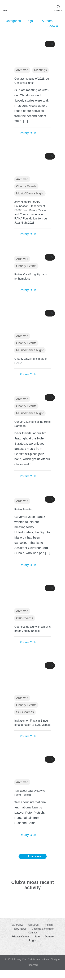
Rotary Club (28, 133)
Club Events (24, 618)
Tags (29, 21)
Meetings (40, 70)
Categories (13, 21)
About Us (33, 924)
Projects (48, 924)
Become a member (43, 928)
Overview (17, 924)
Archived (22, 70)
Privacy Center (20, 936)
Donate (49, 936)
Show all (53, 26)
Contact (32, 932)
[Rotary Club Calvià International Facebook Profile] (20, 948)
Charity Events (26, 186)
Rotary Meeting (23, 509)
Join (37, 936)
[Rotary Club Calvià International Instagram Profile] (28, 948)
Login (32, 940)
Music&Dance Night (30, 193)
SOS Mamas (25, 712)
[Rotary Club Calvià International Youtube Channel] (45, 948)
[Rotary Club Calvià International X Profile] (36, 948)
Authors (47, 21)
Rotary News (19, 928)
